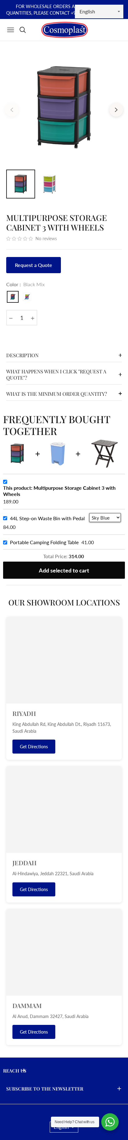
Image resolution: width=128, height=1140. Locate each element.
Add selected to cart (64, 570)
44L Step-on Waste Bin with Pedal (47, 518)
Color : (25, 284)
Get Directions (34, 746)
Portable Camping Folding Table (44, 542)
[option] (64, 107)
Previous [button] (12, 110)
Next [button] (116, 110)
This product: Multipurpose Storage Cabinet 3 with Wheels (59, 491)
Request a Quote (33, 265)
